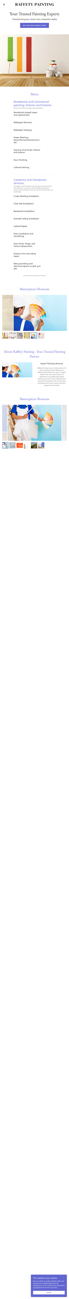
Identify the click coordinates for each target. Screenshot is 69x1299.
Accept (49, 1292)
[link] (34, 5)
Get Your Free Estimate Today (34, 25)
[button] (7, 4)
